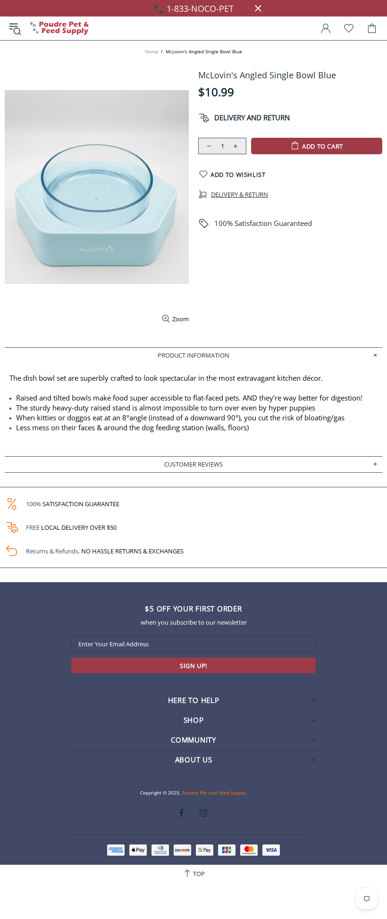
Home (151, 51)
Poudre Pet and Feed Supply (59, 28)
